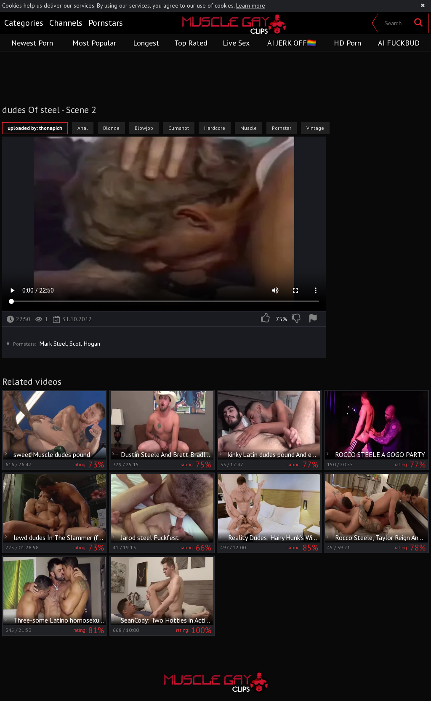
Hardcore (214, 128)
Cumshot (178, 128)
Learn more (250, 5)
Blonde (111, 128)
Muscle (248, 128)
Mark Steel (53, 343)
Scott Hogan (84, 343)
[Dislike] (297, 319)
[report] (314, 319)
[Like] (266, 319)
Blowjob (144, 128)
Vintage (315, 128)
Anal (82, 128)
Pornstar (281, 128)
